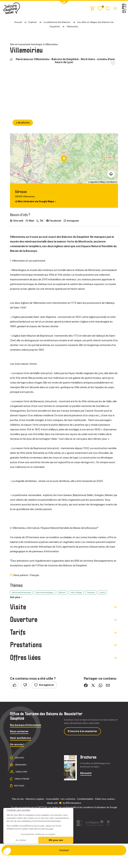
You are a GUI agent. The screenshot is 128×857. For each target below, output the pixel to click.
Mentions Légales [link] (35, 799)
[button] (7, 851)
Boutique (19, 785)
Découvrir (86, 773)
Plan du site (18, 799)
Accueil (18, 22)
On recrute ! (17, 744)
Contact (64, 850)
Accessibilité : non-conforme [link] (60, 799)
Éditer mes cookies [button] (104, 799)
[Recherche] (108, 8)
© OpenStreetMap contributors (102, 181)
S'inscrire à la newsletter (82, 731)
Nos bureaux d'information (25, 725)
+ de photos (23, 122)
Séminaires (20, 765)
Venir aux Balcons (20, 738)
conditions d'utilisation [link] (94, 807)
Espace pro (21, 772)
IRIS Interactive (73, 803)
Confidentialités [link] (85, 799)
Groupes (19, 758)
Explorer (32, 22)
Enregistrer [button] (46, 685)
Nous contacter (19, 731)
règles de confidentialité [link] (64, 807)
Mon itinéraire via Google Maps (36, 201)
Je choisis (21, 840)
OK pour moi (56, 840)
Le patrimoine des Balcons (57, 22)
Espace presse (21, 778)
